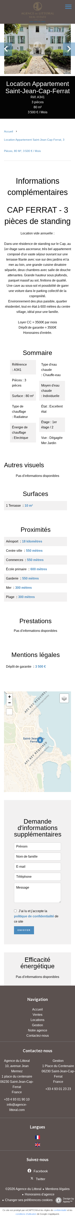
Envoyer (24, 930)
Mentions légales (57, 1189)
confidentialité (60, 1210)
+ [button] (9, 696)
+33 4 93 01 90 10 (17, 1099)
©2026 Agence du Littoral (23, 1189)
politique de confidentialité (34, 916)
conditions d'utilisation (26, 1214)
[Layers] (64, 698)
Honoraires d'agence (39, 1194)
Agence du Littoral (17, 1060)
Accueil (8, 131)
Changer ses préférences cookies (29, 1200)
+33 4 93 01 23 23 (58, 1089)
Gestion (58, 1060)
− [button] (9, 702)
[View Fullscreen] (9, 712)
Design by (68, 1200)
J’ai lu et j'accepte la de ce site (36, 916)
